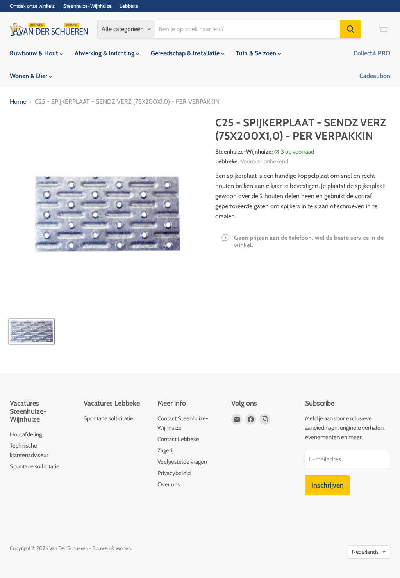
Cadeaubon (374, 76)
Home (18, 101)
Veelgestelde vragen (182, 461)
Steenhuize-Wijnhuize (87, 6)
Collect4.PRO (372, 53)
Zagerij (165, 450)
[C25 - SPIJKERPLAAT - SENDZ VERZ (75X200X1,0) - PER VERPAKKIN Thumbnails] (31, 331)
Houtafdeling (26, 434)
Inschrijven (327, 485)
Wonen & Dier (29, 76)
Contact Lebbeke (178, 439)
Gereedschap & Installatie (186, 53)
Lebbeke (129, 6)
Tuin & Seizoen (257, 53)
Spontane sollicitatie (34, 466)
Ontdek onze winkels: (32, 6)
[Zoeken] (350, 29)
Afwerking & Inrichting (105, 53)
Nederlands (365, 551)
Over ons (168, 484)
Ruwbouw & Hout (35, 53)
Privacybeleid (174, 473)
